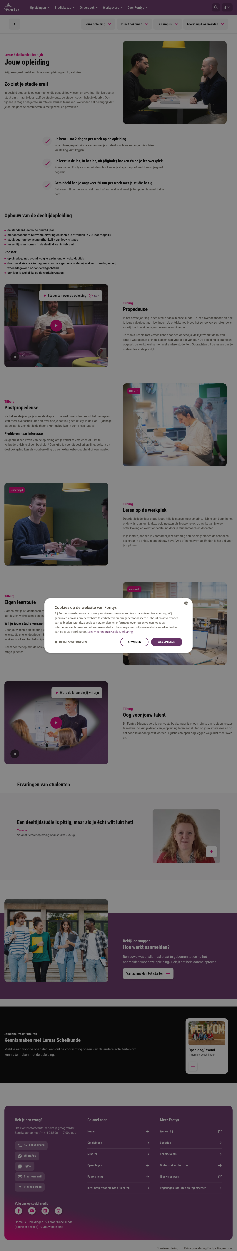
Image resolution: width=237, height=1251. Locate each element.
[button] (71, 642)
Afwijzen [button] (134, 642)
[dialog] (118, 625)
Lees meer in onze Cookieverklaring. (110, 631)
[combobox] (186, 603)
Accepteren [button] (166, 641)
